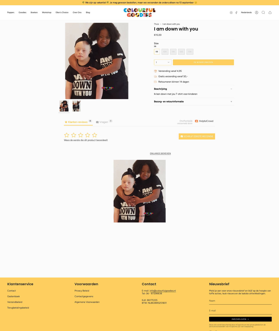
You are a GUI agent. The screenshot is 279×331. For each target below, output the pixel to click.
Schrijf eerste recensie (198, 136)
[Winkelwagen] (270, 12)
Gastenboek (13, 296)
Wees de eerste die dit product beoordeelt (86, 140)
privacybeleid (255, 325)
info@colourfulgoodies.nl (163, 290)
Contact (11, 290)
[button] (10, 12)
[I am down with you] (139, 191)
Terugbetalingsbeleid (18, 307)
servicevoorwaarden (217, 326)
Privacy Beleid (82, 290)
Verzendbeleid (14, 302)
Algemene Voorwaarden (87, 302)
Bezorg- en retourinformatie (169, 101)
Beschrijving (160, 88)
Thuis (156, 24)
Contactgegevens (84, 296)
